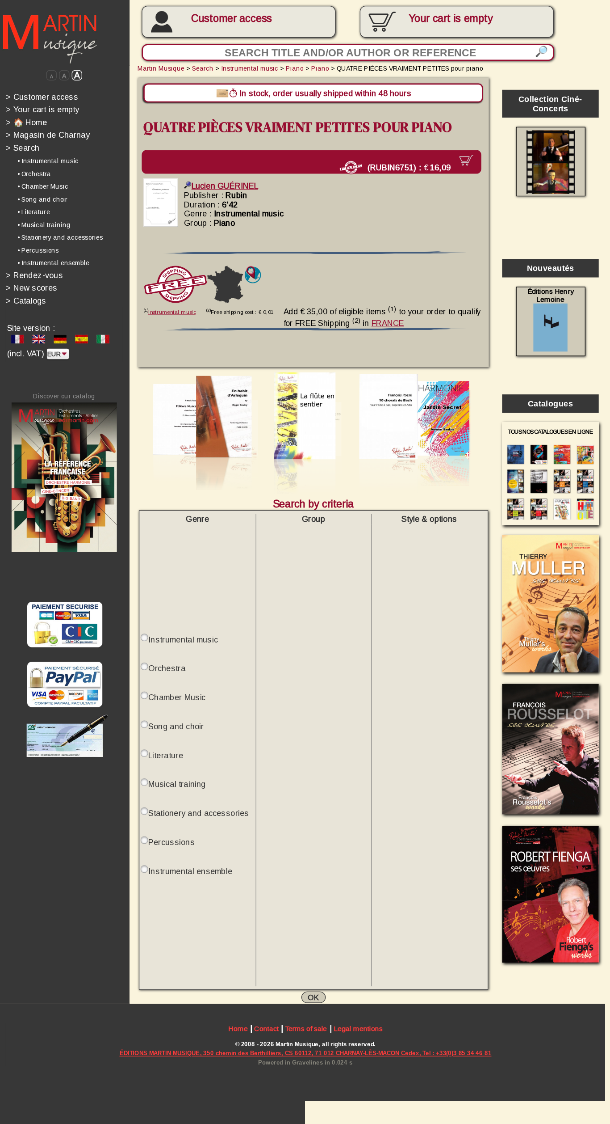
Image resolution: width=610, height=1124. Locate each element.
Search (22, 147)
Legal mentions (358, 1029)
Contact (266, 1029)
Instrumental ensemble (190, 870)
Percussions (171, 842)
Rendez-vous (34, 275)
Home (238, 1029)
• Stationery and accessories (60, 237)
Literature (165, 755)
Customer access (231, 18)
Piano (295, 68)
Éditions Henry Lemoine (550, 295)
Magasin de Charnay (48, 134)
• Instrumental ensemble (53, 262)
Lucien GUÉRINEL (225, 186)
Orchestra (166, 668)
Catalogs (26, 300)
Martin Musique (161, 68)
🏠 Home (26, 122)
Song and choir (176, 726)
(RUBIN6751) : (408, 167)
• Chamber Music (42, 186)
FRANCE (388, 323)
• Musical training (44, 224)
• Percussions (38, 250)
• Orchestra (34, 173)
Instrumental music (249, 68)
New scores (31, 287)
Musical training (176, 784)
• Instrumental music (48, 161)
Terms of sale (306, 1029)
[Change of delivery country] (252, 274)
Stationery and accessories (198, 813)
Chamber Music (176, 697)
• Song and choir (42, 199)
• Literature (33, 212)
